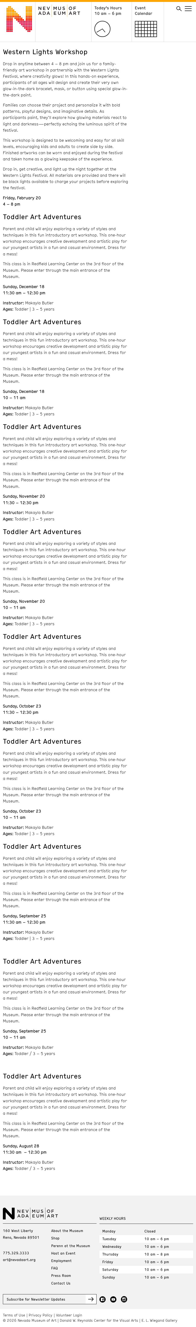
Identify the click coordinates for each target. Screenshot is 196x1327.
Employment (61, 1260)
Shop (55, 1238)
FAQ (54, 1268)
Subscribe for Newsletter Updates (36, 1299)
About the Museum (67, 1230)
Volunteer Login (69, 1315)
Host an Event (63, 1253)
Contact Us (61, 1283)
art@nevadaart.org (19, 1259)
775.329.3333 (16, 1252)
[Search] (179, 8)
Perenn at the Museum (70, 1246)
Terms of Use (14, 1315)
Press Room (61, 1275)
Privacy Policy (40, 1315)
